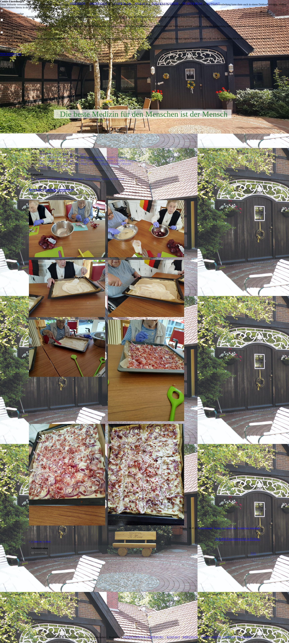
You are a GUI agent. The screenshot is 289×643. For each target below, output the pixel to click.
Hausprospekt (76, 178)
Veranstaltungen (92, 178)
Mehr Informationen (10, 53)
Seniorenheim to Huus (57, 178)
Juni (70, 153)
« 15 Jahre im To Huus (40, 541)
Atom (253, 553)
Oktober (110, 160)
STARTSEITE (78, 3)
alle (32, 178)
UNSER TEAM (122, 3)
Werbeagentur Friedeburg (143, 637)
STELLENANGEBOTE (165, 3)
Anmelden (39, 553)
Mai (64, 153)
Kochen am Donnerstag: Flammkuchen (51, 189)
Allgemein (40, 178)
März (58, 157)
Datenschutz (211, 637)
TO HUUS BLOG (192, 3)
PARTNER (229, 637)
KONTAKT (213, 3)
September (99, 157)
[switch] (1, 10)
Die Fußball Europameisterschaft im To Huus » (237, 538)
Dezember (122, 157)
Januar (42, 153)
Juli (75, 153)
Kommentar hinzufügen (249, 528)
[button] (144, 44)
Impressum (190, 637)
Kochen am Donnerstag (113, 178)
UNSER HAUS (98, 3)
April (58, 153)
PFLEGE (140, 3)
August (82, 153)
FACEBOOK (244, 637)
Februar (50, 153)
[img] (144, 67)
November (111, 157)
